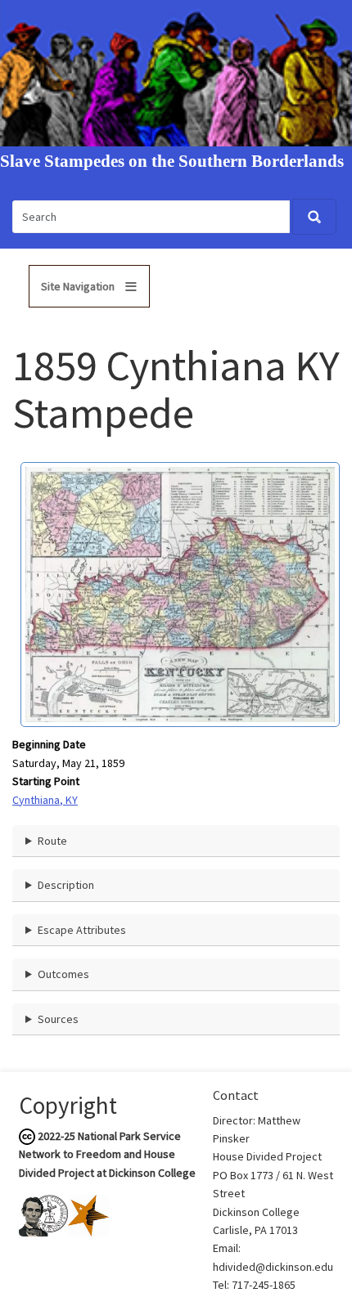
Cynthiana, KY (45, 799)
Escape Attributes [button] (82, 929)
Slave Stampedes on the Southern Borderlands (172, 161)
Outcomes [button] (63, 974)
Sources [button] (58, 1019)
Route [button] (52, 840)
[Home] (176, 72)
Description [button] (66, 884)
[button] (180, 593)
